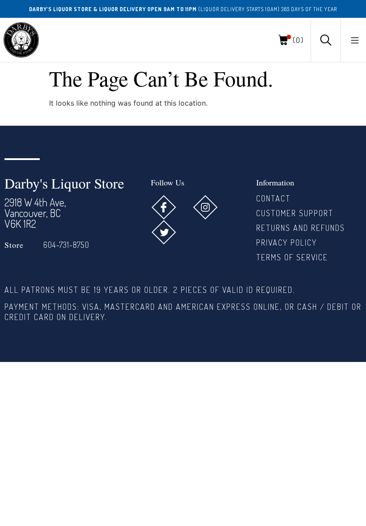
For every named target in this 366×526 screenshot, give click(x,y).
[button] (354, 40)
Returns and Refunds (300, 228)
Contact (273, 198)
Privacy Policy (286, 242)
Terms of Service (292, 257)
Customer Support (294, 213)
